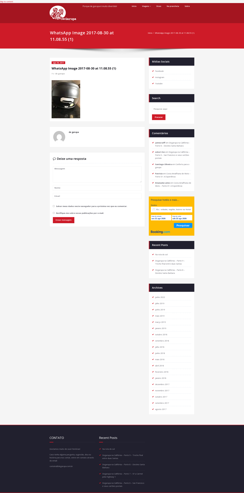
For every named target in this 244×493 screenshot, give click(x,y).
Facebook (159, 71)
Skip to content (6, 1)
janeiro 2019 (160, 328)
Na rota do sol (161, 254)
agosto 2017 (160, 409)
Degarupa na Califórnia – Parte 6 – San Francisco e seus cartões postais (172, 155)
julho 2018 (159, 347)
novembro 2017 (162, 390)
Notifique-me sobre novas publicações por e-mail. (80, 213)
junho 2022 (160, 297)
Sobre (187, 6)
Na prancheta (173, 6)
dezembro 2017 (162, 384)
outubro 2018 (161, 334)
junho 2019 (160, 309)
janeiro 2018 (160, 378)
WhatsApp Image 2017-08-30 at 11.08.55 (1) (174, 33)
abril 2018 (159, 365)
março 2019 (160, 322)
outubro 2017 (161, 396)
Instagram (159, 77)
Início (134, 6)
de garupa (60, 73)
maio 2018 (159, 359)
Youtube (159, 83)
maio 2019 (159, 316)
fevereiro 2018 (161, 372)
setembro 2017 (162, 403)
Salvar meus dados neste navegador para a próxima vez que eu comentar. (91, 206)
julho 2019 (159, 303)
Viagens (145, 6)
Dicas (158, 6)
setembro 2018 (162, 340)
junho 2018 (160, 353)
